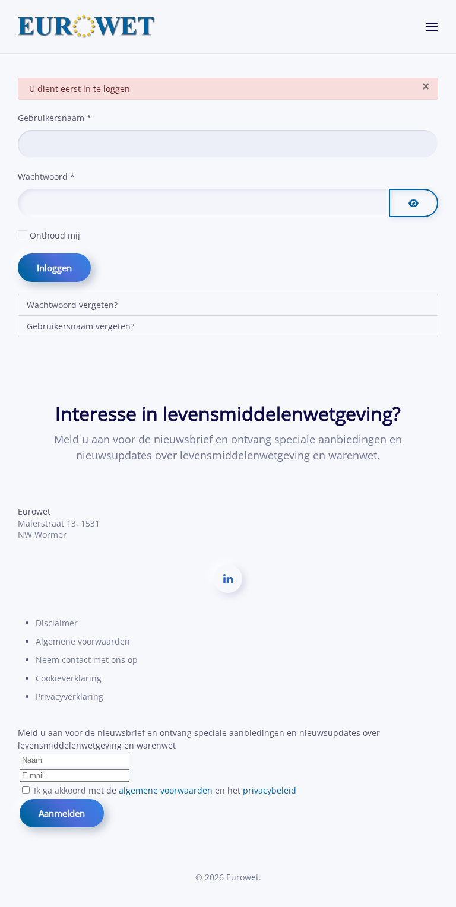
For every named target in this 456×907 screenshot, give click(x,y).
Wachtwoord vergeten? (72, 304)
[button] (432, 26)
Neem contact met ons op (87, 659)
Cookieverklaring (69, 678)
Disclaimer (57, 623)
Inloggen (54, 268)
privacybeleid (269, 790)
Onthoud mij (55, 235)
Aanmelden (62, 813)
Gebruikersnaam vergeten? (80, 326)
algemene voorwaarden (166, 790)
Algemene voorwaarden (83, 641)
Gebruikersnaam (54, 117)
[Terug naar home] (87, 26)
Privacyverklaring (69, 696)
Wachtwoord (46, 176)
